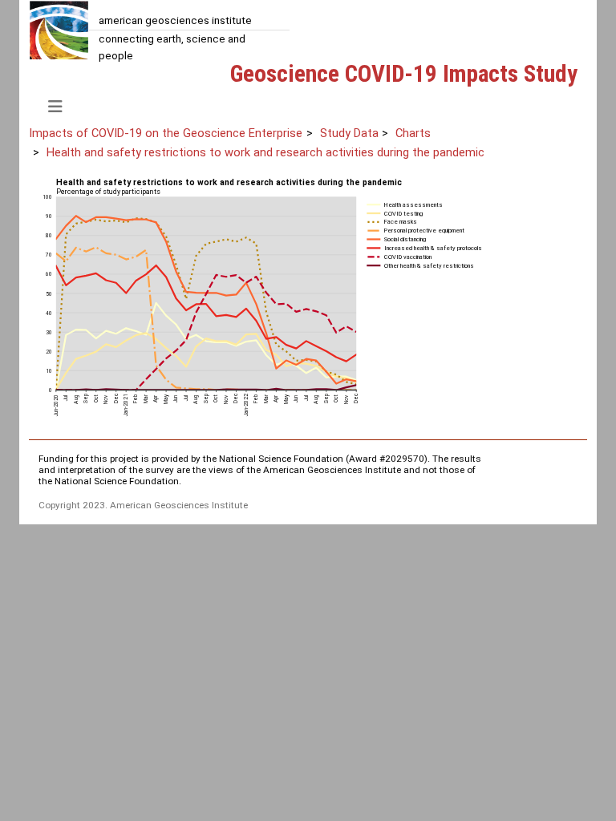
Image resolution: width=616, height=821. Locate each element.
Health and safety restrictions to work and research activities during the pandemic (265, 152)
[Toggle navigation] (55, 106)
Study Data (349, 133)
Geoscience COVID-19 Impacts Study (404, 73)
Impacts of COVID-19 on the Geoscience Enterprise (165, 133)
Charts (413, 133)
